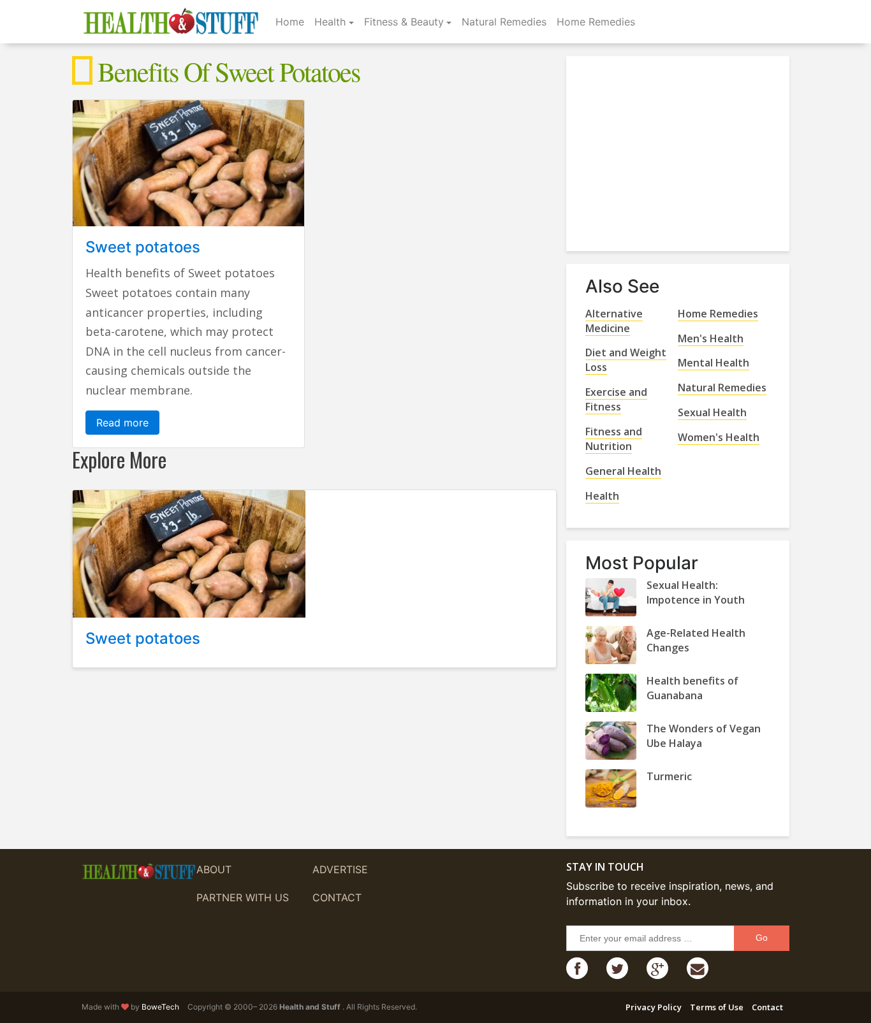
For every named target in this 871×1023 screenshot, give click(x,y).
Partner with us (242, 897)
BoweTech (160, 1007)
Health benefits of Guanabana (692, 688)
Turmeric (669, 776)
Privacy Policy (654, 1007)
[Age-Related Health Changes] (610, 645)
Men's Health (710, 338)
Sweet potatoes (142, 247)
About (213, 869)
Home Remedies (596, 21)
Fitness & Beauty (404, 21)
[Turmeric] (610, 788)
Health (330, 21)
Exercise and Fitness (616, 399)
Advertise (340, 869)
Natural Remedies (504, 21)
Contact (337, 897)
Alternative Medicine (614, 321)
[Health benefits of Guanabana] (610, 693)
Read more (122, 422)
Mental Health (713, 363)
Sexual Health (712, 412)
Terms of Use (716, 1007)
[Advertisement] (681, 148)
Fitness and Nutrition (613, 438)
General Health (623, 471)
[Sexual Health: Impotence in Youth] (610, 597)
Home (289, 21)
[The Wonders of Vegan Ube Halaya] (610, 741)
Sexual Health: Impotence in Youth (696, 592)
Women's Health (718, 437)
